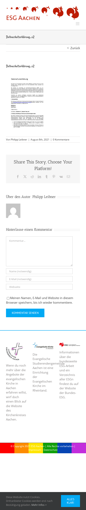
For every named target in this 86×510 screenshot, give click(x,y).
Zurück (75, 48)
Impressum (34, 449)
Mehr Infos (38, 505)
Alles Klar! (70, 500)
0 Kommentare (61, 139)
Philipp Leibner (19, 139)
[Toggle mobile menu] (78, 24)
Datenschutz (51, 449)
